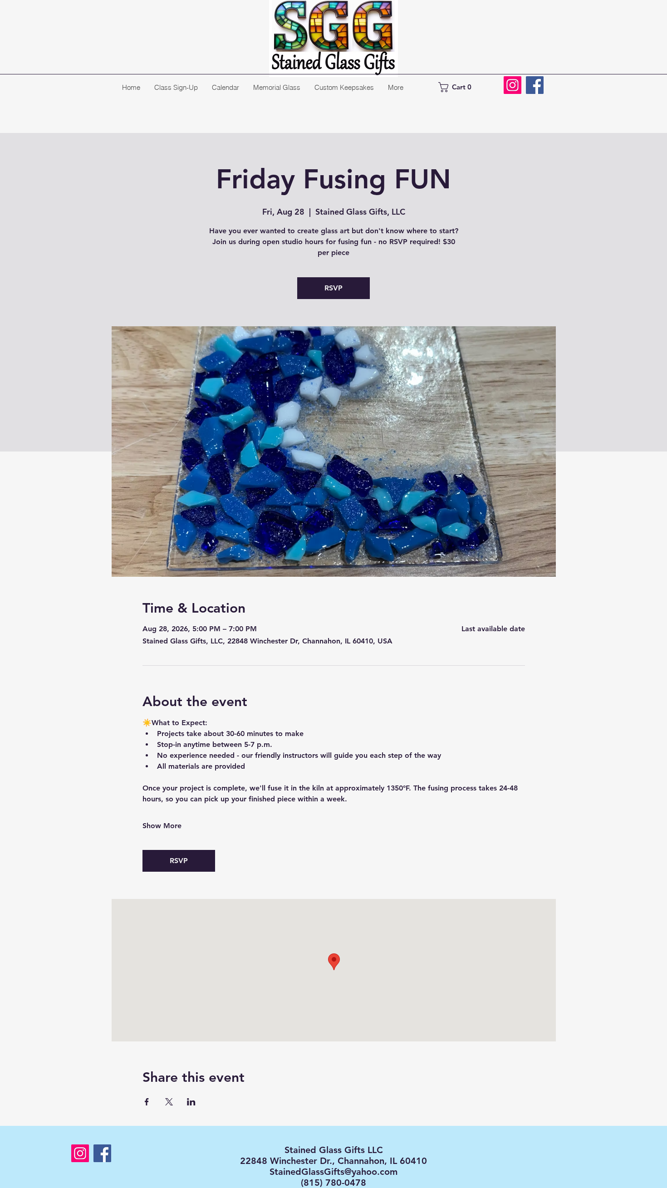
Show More (161, 825)
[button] (459, 87)
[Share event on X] (169, 1101)
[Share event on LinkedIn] (191, 1101)
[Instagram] (512, 85)
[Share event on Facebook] (146, 1101)
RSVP (333, 288)
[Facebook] (535, 85)
